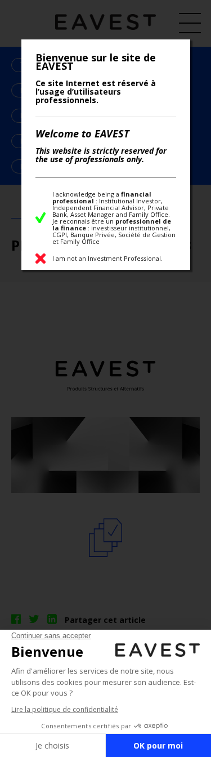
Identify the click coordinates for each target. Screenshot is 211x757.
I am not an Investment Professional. (107, 258)
